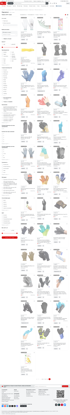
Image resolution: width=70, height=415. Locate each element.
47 (44, 379)
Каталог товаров (5, 401)
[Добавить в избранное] (34, 18)
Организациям (17, 396)
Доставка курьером (30, 391)
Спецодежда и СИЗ (44, 5)
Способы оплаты (29, 396)
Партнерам (16, 397)
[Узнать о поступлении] (27, 40)
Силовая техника (32, 5)
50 (49, 379)
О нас (3, 392)
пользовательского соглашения (39, 411)
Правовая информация (6, 397)
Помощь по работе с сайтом (43, 394)
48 (45, 379)
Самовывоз (28, 394)
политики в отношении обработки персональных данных (21, 411)
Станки (38, 5)
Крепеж (14, 5)
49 (47, 379)
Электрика (26, 5)
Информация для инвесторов (7, 393)
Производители (5, 396)
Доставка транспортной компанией (31, 393)
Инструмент (9, 5)
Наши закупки (16, 398)
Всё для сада (19, 5)
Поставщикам (16, 394)
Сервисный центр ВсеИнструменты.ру (42, 392)
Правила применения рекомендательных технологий (8, 399)
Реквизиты (4, 391)
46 (42, 379)
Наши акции (16, 391)
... (40, 379)
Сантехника (52, 5)
